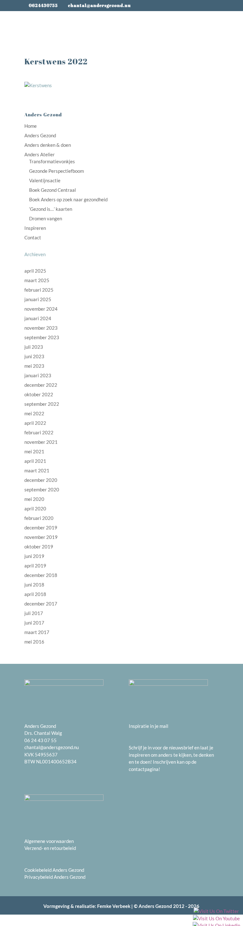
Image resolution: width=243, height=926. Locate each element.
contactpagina (144, 769)
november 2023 (41, 328)
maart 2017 (36, 632)
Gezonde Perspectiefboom (56, 171)
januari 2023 (37, 375)
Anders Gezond (40, 135)
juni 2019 (34, 556)
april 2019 (35, 565)
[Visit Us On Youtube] (216, 919)
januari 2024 (37, 318)
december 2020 (40, 480)
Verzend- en (37, 848)
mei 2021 (34, 451)
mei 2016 (34, 641)
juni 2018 (34, 584)
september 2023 (41, 337)
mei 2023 (34, 366)
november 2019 (41, 537)
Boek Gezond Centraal (52, 190)
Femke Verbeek (113, 906)
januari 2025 (37, 299)
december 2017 (40, 603)
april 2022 (35, 423)
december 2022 (40, 385)
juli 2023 (33, 347)
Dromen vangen (45, 218)
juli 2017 (33, 613)
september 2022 (41, 404)
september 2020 (41, 489)
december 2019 (40, 527)
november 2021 (41, 442)
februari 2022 (38, 432)
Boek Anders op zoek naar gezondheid (68, 199)
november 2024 (41, 309)
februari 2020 (38, 518)
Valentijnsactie (44, 180)
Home (30, 126)
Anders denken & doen (47, 145)
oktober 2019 (38, 546)
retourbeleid (63, 848)
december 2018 (40, 575)
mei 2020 (34, 499)
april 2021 (35, 461)
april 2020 (35, 508)
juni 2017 (34, 622)
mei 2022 (34, 413)
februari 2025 (38, 290)
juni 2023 (34, 356)
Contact (32, 237)
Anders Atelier (39, 154)
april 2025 (35, 271)
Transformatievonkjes (52, 161)
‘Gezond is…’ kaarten (50, 209)
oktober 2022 (38, 394)
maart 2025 (36, 280)
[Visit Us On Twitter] (216, 912)
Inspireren (35, 228)
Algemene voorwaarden (49, 841)
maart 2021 (36, 470)
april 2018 (35, 594)
